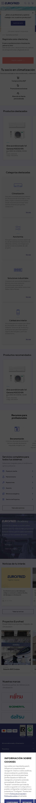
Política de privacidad (18, 794)
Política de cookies (11, 796)
